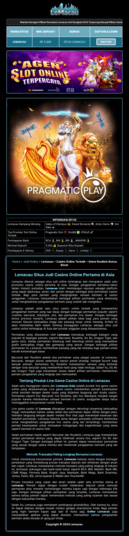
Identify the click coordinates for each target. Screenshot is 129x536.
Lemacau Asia (65, 385)
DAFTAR (106, 41)
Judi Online (30, 261)
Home (16, 261)
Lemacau (52, 288)
